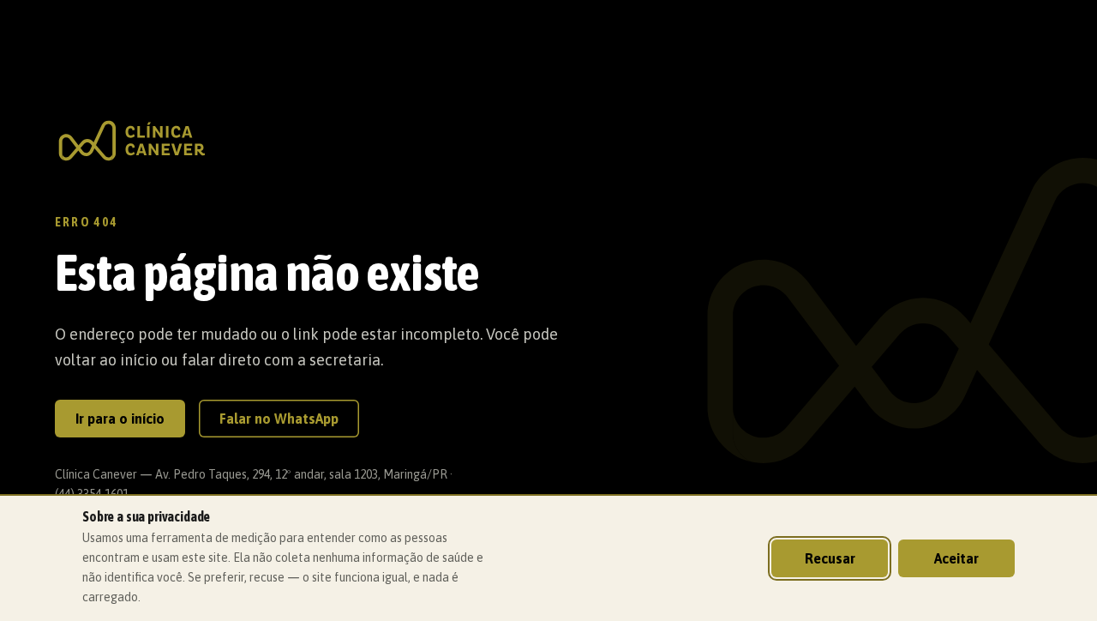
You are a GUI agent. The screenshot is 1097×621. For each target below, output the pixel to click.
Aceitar (956, 558)
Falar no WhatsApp (279, 418)
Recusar (830, 558)
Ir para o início (120, 418)
